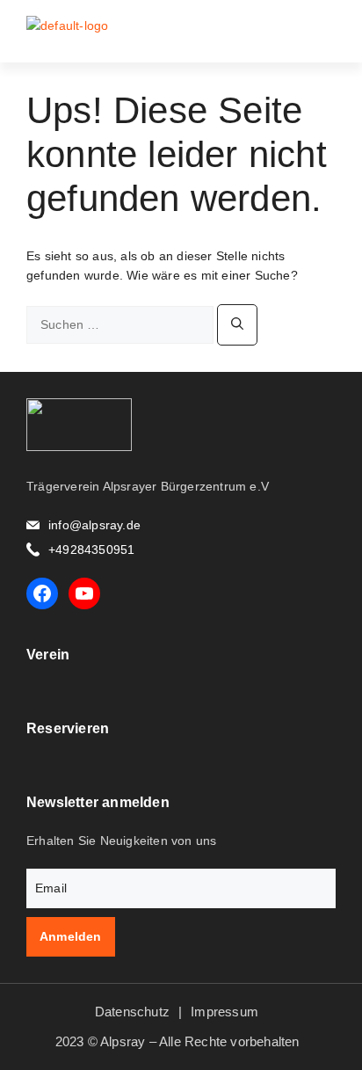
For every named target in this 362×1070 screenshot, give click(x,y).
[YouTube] (84, 593)
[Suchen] (237, 325)
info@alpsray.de (94, 525)
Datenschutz (132, 1011)
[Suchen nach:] (121, 324)
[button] (324, 31)
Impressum (224, 1011)
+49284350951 (91, 549)
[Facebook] (42, 593)
